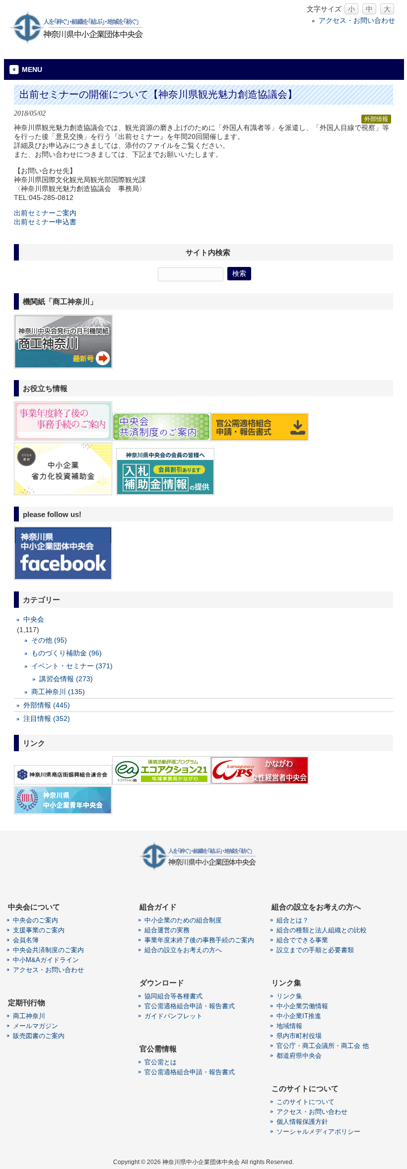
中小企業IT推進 (298, 1016)
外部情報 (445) (46, 705)
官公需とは (160, 1062)
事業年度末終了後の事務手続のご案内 (199, 940)
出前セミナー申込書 (45, 222)
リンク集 (289, 996)
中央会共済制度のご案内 (48, 950)
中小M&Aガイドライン (46, 960)
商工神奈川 (29, 1016)
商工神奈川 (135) (58, 692)
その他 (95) (49, 640)
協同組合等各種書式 (173, 996)
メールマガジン (35, 1026)
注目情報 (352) (46, 718)
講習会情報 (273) (66, 679)
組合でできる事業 (302, 940)
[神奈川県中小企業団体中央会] (83, 42)
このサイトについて (305, 1101)
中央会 (33, 619)
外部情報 (376, 119)
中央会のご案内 (35, 920)
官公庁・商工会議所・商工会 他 (322, 1045)
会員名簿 (26, 940)
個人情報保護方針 (302, 1121)
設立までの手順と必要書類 (315, 950)
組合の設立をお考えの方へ (183, 950)
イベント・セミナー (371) (72, 666)
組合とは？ (292, 920)
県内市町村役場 (299, 1035)
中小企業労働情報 (302, 1006)
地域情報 (289, 1026)
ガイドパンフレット (173, 1016)
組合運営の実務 (167, 930)
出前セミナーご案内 (45, 213)
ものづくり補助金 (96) (66, 653)
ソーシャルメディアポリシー (318, 1131)
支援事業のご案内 (39, 930)
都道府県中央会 (299, 1055)
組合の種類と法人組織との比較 (321, 930)
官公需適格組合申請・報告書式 (189, 1006)
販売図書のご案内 (39, 1035)
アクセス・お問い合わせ (357, 20)
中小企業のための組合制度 (183, 920)
